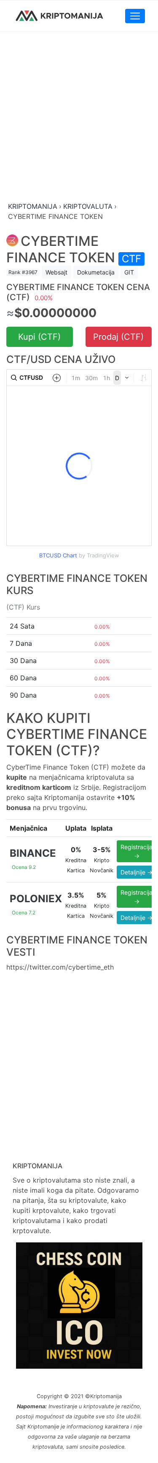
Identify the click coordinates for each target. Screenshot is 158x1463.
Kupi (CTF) (39, 337)
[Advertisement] (79, 117)
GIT (129, 272)
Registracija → (137, 851)
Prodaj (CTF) (118, 337)
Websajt (56, 272)
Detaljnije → (137, 872)
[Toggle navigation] (135, 16)
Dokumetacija (96, 272)
